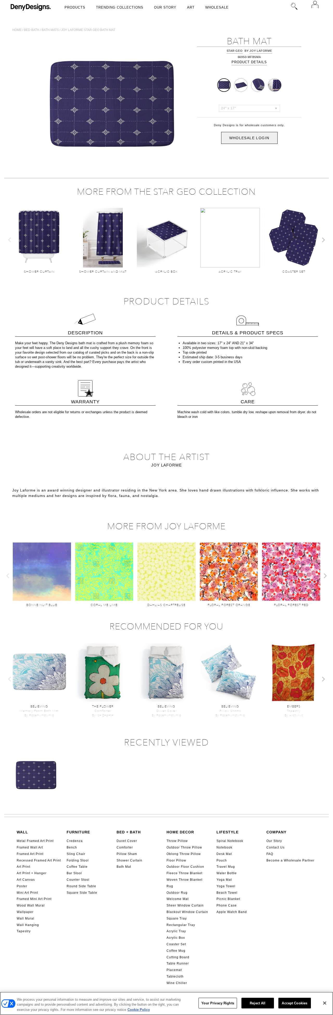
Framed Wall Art (30, 847)
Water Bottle (226, 873)
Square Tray (176, 918)
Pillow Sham (127, 854)
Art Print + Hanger (32, 873)
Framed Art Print (30, 854)
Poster (22, 886)
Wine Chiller (176, 983)
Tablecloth (175, 976)
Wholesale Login (249, 138)
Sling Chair (76, 854)
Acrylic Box (175, 938)
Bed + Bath (129, 832)
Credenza (75, 841)
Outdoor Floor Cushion (185, 867)
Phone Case (226, 905)
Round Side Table (81, 886)
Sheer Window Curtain (185, 905)
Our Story (165, 7)
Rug (169, 886)
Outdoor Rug (177, 893)
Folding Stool (78, 860)
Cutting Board (177, 957)
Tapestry (24, 931)
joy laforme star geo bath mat (88, 30)
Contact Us (275, 847)
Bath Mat (124, 867)
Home (17, 30)
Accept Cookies (294, 1003)
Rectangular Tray (180, 925)
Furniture (78, 832)
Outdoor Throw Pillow (184, 847)
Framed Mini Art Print (34, 899)
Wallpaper (25, 912)
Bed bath (31, 30)
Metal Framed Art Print (35, 841)
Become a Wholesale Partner (290, 860)
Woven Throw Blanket (184, 880)
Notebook (224, 847)
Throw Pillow (177, 841)
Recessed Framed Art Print (39, 860)
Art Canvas (26, 880)
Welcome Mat (177, 899)
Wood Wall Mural (31, 905)
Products (75, 7)
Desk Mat (224, 854)
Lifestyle (227, 832)
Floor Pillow (176, 860)
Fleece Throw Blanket (184, 873)
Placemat (174, 970)
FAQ (269, 854)
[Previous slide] (9, 239)
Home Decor (180, 832)
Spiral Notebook (229, 841)
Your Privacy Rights (217, 1003)
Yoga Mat (224, 880)
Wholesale (217, 7)
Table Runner (177, 963)
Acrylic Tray (176, 931)
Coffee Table (77, 867)
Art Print (23, 867)
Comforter (125, 847)
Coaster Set (176, 944)
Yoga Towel (225, 886)
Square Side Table (82, 893)
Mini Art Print (27, 893)
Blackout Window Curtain (187, 912)
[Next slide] (323, 239)
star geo (235, 50)
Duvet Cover (127, 841)
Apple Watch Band (231, 912)
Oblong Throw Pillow (183, 854)
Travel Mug (225, 867)
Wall (22, 832)
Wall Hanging (28, 925)
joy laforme (260, 50)
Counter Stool (78, 880)
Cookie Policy (138, 1010)
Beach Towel (227, 893)
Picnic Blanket (228, 899)
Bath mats (50, 30)
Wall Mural (25, 918)
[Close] (324, 1003)
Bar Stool (74, 873)
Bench (72, 847)
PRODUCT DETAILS (249, 62)
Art (191, 7)
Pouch (221, 860)
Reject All (257, 1003)
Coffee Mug (175, 951)
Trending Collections (119, 7)
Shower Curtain (129, 860)
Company (276, 832)
